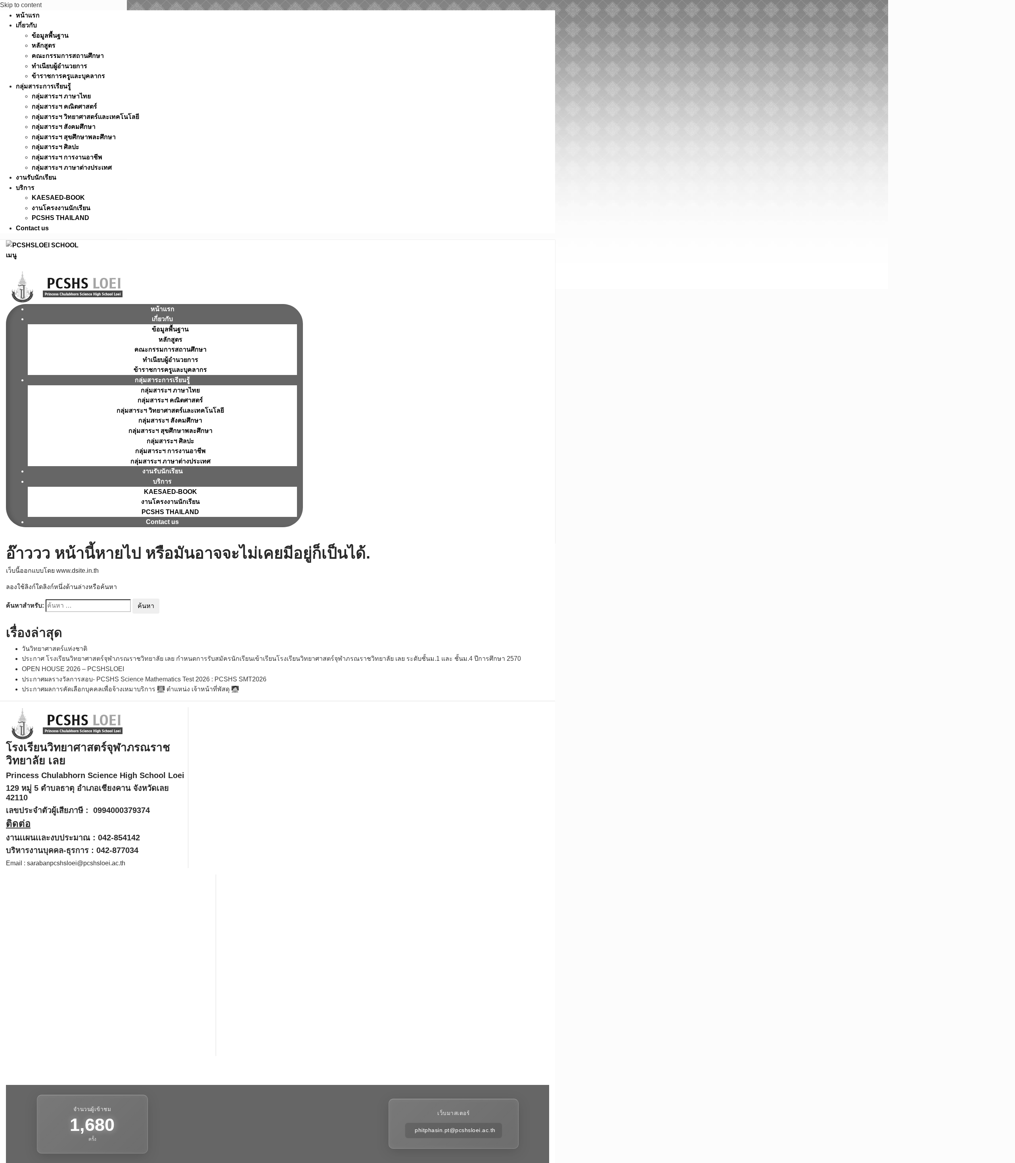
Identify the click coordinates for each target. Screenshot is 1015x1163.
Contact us (32, 228)
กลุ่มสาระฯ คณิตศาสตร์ (64, 106)
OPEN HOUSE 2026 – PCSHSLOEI (73, 669)
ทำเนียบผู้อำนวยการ (59, 66)
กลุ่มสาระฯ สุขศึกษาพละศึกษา (74, 137)
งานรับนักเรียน (36, 177)
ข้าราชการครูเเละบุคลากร (68, 76)
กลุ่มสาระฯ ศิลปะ (55, 146)
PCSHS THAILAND (60, 217)
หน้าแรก (28, 15)
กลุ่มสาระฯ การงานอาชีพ (67, 157)
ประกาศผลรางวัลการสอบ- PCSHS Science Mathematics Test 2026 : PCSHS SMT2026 (144, 679)
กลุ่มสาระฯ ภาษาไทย (61, 96)
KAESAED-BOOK (58, 197)
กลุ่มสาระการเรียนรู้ (43, 86)
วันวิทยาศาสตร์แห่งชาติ (54, 648)
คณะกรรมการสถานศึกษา (68, 55)
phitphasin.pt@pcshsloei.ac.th (455, 1131)
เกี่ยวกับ (26, 25)
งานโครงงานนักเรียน (61, 208)
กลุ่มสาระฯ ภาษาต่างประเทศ (72, 167)
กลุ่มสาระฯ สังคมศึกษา (64, 126)
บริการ (25, 187)
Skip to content (21, 5)
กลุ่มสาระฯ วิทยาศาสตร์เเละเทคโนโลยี (85, 116)
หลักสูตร (44, 45)
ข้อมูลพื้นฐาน (50, 35)
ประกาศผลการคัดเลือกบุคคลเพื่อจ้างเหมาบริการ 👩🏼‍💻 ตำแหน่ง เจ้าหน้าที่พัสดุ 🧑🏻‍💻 (130, 689)
